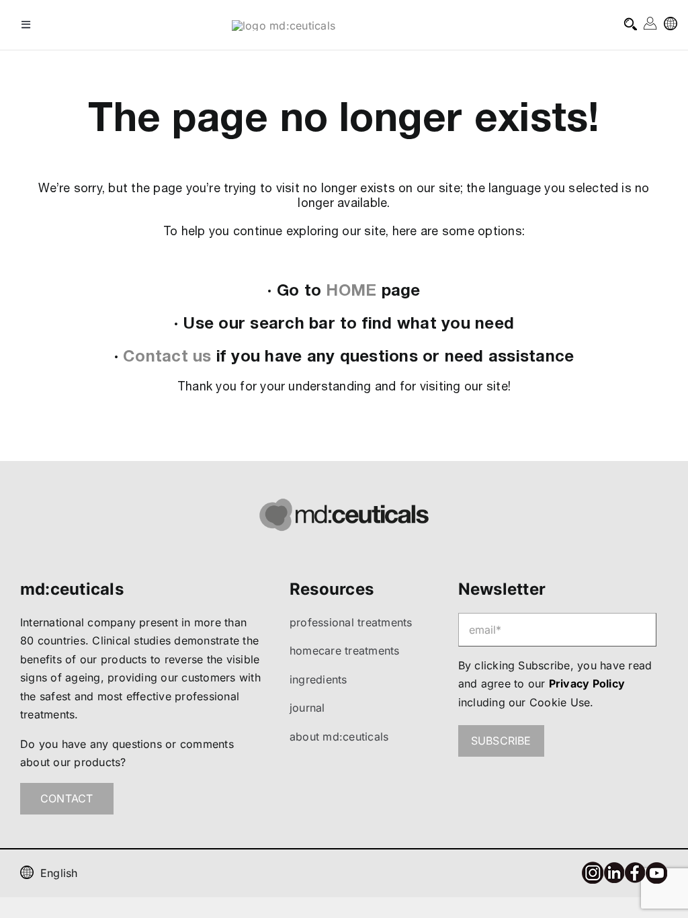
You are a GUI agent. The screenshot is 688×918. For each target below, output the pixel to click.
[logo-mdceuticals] (283, 25)
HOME (351, 289)
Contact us (167, 355)
